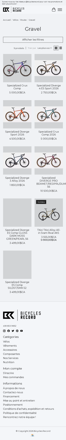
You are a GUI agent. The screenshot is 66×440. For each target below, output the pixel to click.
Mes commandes (13, 377)
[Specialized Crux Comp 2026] (49, 114)
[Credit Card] (32, 435)
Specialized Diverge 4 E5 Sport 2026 (49, 87)
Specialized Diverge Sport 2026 (17, 133)
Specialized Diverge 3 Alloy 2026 (17, 179)
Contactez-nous (13, 392)
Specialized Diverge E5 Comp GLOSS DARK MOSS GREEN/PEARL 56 (17, 234)
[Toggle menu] (60, 10)
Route (23, 20)
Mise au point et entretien (19, 400)
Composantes (11, 354)
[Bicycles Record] (13, 9)
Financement (11, 396)
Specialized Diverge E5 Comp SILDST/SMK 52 (17, 285)
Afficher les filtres (33, 39)
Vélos (15, 20)
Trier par (32, 48)
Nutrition (8, 362)
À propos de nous (14, 388)
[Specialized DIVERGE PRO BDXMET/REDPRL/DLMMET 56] (49, 160)
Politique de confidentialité (20, 413)
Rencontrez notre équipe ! (19, 417)
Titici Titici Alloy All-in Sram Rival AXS (48, 231)
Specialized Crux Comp (17, 87)
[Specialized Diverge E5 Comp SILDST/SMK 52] (17, 265)
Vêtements (10, 345)
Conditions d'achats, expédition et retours (28, 408)
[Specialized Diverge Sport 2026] (17, 114)
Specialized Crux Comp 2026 (49, 133)
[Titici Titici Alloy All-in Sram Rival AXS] (49, 212)
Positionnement (13, 404)
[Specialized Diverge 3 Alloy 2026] (17, 160)
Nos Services (10, 358)
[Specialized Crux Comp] (17, 68)
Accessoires (10, 349)
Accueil (7, 20)
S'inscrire (8, 373)
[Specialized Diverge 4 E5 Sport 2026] (49, 68)
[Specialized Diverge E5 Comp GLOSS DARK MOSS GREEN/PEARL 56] (17, 212)
